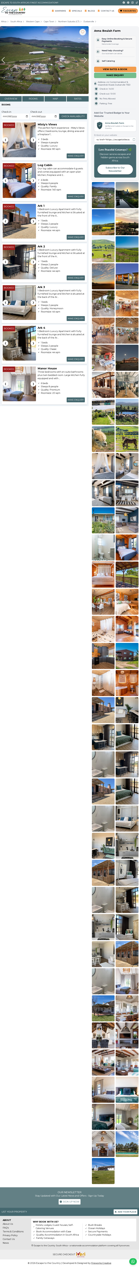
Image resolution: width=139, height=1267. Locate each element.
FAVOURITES (129, 11)
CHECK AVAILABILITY (73, 116)
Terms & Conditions (13, 1231)
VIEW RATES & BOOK (115, 69)
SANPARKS (60, 11)
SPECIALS (77, 11)
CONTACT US (107, 11)
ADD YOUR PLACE (127, 1212)
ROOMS (33, 98)
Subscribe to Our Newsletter (115, 169)
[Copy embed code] (134, 140)
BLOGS (91, 11)
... (59, 112)
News (6, 1243)
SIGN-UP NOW (71, 1201)
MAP (55, 98)
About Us (8, 1224)
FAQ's (6, 1227)
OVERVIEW (11, 98)
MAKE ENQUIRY (76, 156)
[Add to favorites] (82, 32)
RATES (77, 98)
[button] (3, 60)
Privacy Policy (10, 1235)
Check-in (6, 112)
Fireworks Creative (101, 1263)
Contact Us (9, 1239)
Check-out (36, 112)
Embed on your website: (105, 135)
